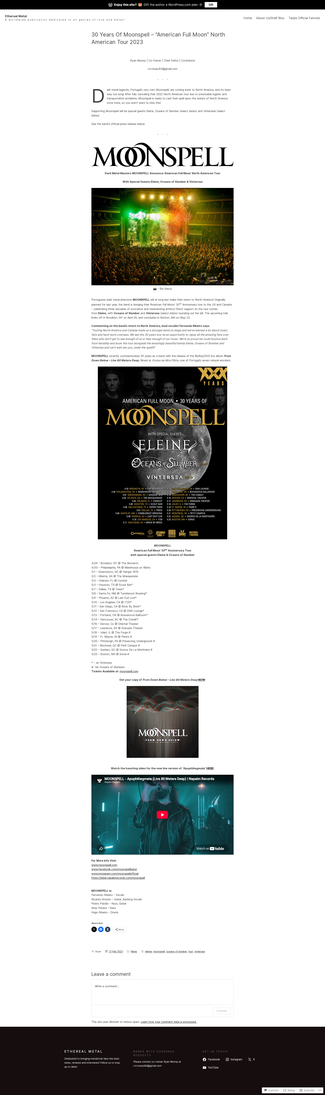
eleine (148, 951)
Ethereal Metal (16, 16)
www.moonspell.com (104, 865)
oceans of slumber (176, 951)
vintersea (199, 951)
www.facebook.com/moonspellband (114, 869)
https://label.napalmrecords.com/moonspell (118, 878)
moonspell (159, 951)
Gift (211, 4)
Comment (221, 1010)
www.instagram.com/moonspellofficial (114, 873)
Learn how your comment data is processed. (169, 1022)
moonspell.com (129, 671)
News (134, 951)
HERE (210, 768)
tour (190, 951)
